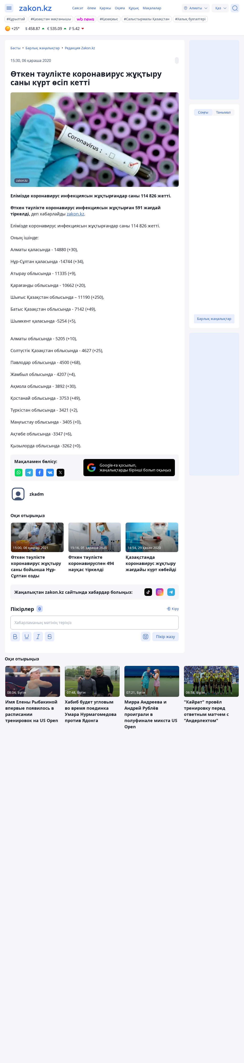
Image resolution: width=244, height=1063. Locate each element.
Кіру (175, 608)
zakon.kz (75, 214)
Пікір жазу (165, 636)
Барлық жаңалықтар (42, 48)
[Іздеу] (235, 8)
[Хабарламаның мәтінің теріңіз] (94, 622)
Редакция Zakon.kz (80, 48)
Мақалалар (152, 8)
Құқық (134, 8)
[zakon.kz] (35, 8)
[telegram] (29, 472)
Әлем (91, 8)
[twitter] (60, 472)
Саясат (77, 8)
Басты (15, 48)
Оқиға (120, 8)
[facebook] (39, 472)
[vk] (50, 472)
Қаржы (105, 8)
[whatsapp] (18, 472)
